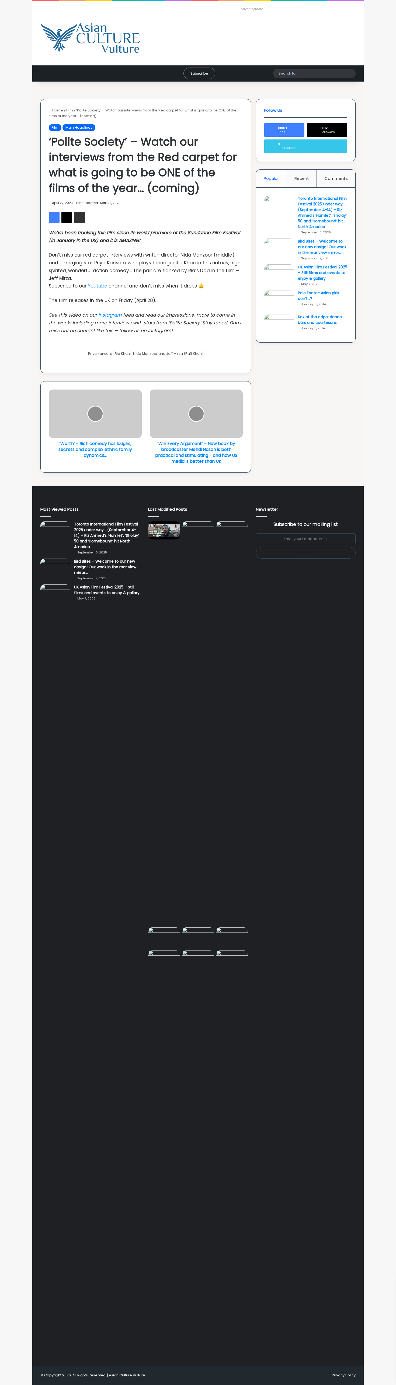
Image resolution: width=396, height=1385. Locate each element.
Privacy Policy (344, 1375)
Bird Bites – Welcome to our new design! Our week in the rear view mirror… (322, 247)
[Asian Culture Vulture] (90, 38)
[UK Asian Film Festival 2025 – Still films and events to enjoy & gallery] (279, 274)
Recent (301, 178)
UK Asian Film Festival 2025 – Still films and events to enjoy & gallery (322, 272)
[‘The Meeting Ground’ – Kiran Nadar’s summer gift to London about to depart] (198, 723)
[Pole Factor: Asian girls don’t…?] (279, 300)
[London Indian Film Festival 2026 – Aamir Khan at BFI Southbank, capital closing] (198, 1152)
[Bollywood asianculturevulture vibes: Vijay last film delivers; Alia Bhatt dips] (164, 936)
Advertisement (252, 9)
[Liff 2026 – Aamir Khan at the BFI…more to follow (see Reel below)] (232, 937)
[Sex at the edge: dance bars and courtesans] (279, 324)
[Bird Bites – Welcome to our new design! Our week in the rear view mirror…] (279, 249)
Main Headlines (78, 127)
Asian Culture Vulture (127, 1375)
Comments (336, 178)
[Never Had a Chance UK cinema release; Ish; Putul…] (232, 723)
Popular (271, 178)
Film (69, 110)
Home (57, 110)
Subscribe (199, 73)
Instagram (110, 315)
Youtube (97, 286)
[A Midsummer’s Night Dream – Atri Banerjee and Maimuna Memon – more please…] (164, 959)
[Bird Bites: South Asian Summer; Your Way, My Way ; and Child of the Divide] (232, 959)
